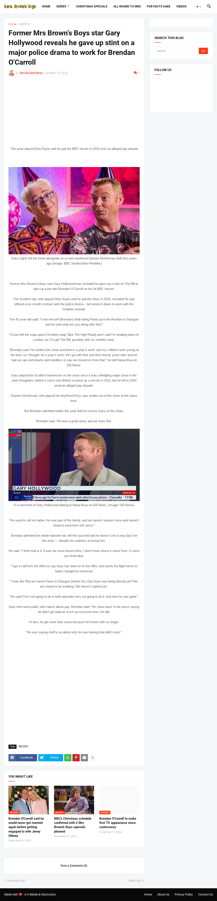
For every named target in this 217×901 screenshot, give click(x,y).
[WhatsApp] (67, 757)
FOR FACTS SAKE (158, 6)
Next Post (134, 880)
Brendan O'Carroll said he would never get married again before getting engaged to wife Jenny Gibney (26, 827)
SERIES (61, 6)
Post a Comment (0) (74, 865)
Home (46, 6)
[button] (198, 6)
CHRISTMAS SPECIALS (91, 6)
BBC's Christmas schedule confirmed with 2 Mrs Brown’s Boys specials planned (72, 825)
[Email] (84, 757)
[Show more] (92, 757)
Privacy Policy (184, 894)
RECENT (25, 24)
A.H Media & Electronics (40, 894)
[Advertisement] (74, 111)
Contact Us (205, 894)
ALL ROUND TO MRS (127, 6)
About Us (163, 894)
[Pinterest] (76, 757)
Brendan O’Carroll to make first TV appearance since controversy (117, 823)
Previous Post (16, 880)
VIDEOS (181, 6)
